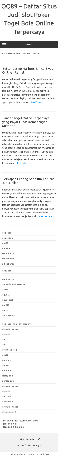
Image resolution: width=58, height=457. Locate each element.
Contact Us (32, 420)
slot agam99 (8, 315)
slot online (7, 238)
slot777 (5, 305)
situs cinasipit (9, 412)
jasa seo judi (10, 423)
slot (4, 339)
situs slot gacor (10, 329)
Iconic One (13, 454)
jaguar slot (7, 300)
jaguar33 (6, 295)
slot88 (5, 243)
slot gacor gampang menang (16, 324)
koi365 (5, 289)
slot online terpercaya (13, 284)
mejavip (6, 248)
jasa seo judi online (13, 427)
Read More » (37, 102)
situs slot (6, 334)
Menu (29, 44)
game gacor (8, 279)
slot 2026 (6, 396)
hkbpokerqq (8, 253)
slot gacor (7, 233)
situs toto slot (9, 350)
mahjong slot (8, 381)
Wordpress (44, 454)
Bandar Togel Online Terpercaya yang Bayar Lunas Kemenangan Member (25, 122)
